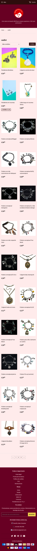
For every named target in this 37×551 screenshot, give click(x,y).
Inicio (2, 30)
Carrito (34, 2)
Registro (31, 514)
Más (5, 2)
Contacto (18, 499)
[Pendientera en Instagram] (21, 536)
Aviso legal (18, 474)
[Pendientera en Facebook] (15, 536)
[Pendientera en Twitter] (12, 536)
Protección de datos (18, 476)
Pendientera (19, 541)
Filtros (32, 44)
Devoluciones (18, 483)
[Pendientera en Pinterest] (18, 536)
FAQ (18, 481)
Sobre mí (18, 497)
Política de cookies (18, 479)
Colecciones (18, 494)
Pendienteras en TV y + (18, 501)
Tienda (18, 492)
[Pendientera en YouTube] (24, 536)
